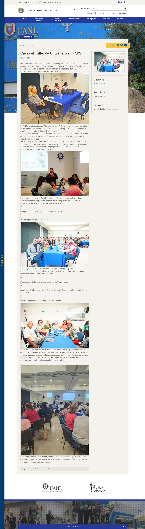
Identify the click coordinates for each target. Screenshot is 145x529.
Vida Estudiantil (74, 19)
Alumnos (91, 13)
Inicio (24, 19)
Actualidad (100, 84)
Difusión (120, 19)
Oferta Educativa (57, 20)
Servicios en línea (83, 9)
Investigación (91, 19)
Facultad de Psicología (42, 10)
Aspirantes (101, 13)
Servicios (106, 19)
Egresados (122, 13)
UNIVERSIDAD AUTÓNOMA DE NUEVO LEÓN (42, 2)
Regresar (28, 37)
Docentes (112, 13)
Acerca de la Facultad (39, 20)
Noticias (28, 45)
